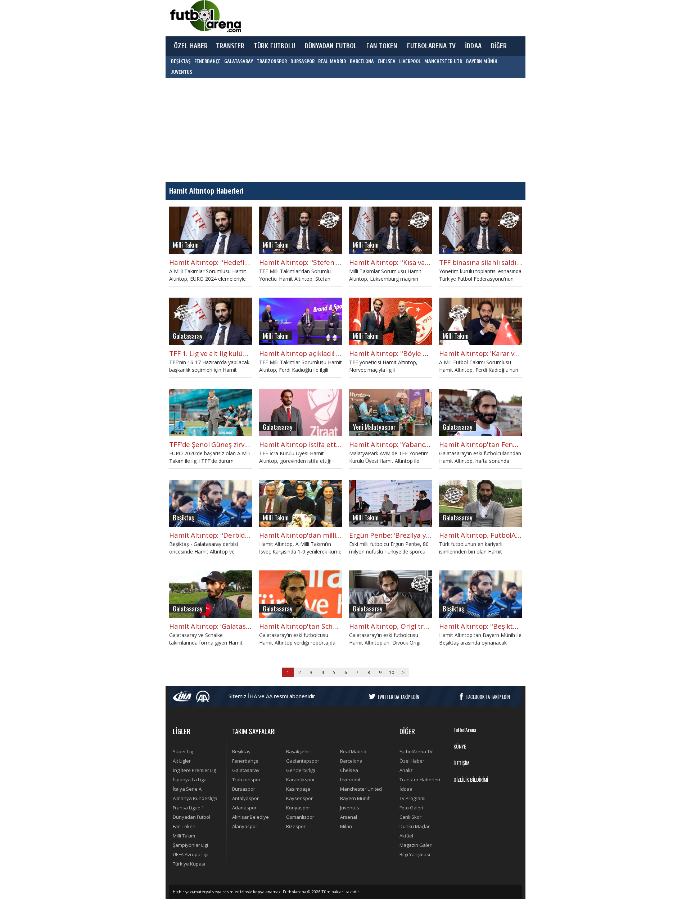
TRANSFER (230, 46)
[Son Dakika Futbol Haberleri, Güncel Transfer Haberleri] (205, 16)
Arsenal (348, 817)
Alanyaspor (244, 826)
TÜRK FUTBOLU (274, 46)
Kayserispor (299, 798)
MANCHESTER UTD (443, 61)
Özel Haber (411, 761)
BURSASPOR (302, 61)
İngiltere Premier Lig (194, 770)
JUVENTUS (181, 72)
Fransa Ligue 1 (188, 807)
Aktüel (406, 835)
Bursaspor (243, 789)
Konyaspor (298, 807)
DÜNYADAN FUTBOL (331, 46)
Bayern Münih (355, 798)
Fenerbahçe (245, 761)
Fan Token (184, 826)
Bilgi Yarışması (414, 854)
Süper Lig (183, 751)
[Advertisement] (379, 18)
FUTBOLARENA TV (431, 46)
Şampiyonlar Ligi (190, 845)
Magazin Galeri (416, 845)
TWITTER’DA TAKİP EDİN (398, 696)
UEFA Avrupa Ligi (190, 854)
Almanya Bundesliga (195, 798)
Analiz (406, 770)
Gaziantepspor (302, 761)
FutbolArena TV (416, 751)
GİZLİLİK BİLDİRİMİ (470, 779)
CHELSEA (387, 61)
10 (391, 672)
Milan (346, 826)
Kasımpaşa (298, 789)
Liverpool (350, 779)
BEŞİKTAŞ (181, 61)
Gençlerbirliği (300, 770)
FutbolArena (464, 729)
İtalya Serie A (187, 789)
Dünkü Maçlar (414, 826)
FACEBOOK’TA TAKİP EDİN (488, 696)
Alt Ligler (182, 761)
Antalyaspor (245, 798)
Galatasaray (245, 770)
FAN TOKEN (381, 46)
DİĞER (499, 46)
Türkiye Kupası (189, 863)
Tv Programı (412, 798)
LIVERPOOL (410, 61)
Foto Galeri (411, 807)
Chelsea (349, 770)
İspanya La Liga (190, 779)
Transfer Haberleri (419, 779)
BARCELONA (362, 61)
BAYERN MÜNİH (481, 61)
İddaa (405, 789)
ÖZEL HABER (191, 46)
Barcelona (351, 761)
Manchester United (361, 789)
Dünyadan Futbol (191, 817)
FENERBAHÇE (207, 61)
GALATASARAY (238, 61)
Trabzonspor (246, 779)
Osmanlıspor (300, 817)
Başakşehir (298, 751)
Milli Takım (184, 835)
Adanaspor (244, 807)
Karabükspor (300, 779)
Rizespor (296, 826)
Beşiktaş (241, 751)
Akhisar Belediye (250, 817)
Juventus (349, 807)
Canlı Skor (410, 817)
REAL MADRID (332, 61)
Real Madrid (353, 751)
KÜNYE (459, 746)
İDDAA (473, 46)
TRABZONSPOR (272, 61)
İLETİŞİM (461, 763)
